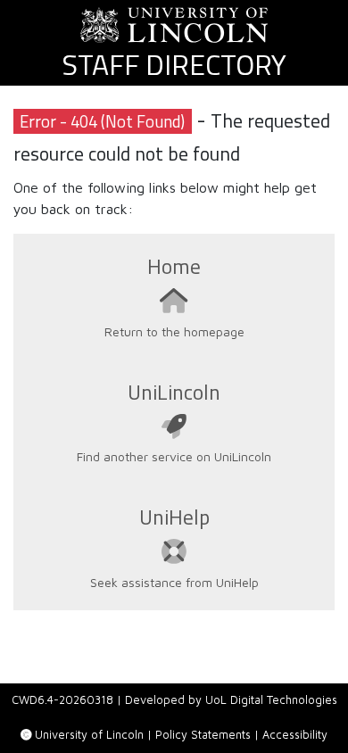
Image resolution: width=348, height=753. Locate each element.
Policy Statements (203, 734)
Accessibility (294, 734)
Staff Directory (174, 64)
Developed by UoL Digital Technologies (231, 700)
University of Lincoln (89, 734)
